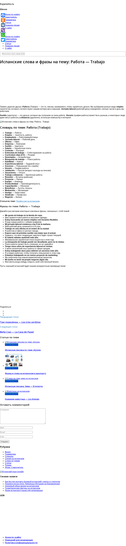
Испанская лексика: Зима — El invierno (24, 386)
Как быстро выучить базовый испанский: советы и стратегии (32, 482)
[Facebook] (2, 15)
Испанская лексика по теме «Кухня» (23, 350)
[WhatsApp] (2, 34)
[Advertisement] (63, 84)
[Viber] (2, 30)
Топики (8, 465)
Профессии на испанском (28, 201)
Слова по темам (11, 344)
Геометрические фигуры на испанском (22, 488)
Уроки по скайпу (12, 14)
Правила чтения (12, 25)
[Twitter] (2, 39)
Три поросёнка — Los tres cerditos (20, 322)
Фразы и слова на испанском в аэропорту (25, 373)
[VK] (2, 25)
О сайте (8, 28)
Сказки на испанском (14, 459)
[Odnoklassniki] (2, 20)
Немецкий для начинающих (19, 540)
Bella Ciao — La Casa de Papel (17, 331)
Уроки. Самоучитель (14, 467)
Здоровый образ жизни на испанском (22, 486)
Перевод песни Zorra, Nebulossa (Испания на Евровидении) (32, 484)
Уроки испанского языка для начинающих (24, 490)
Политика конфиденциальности (21, 542)
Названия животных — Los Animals (22, 399)
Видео (8, 452)
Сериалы (9, 456)
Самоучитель (11, 17)
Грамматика (10, 20)
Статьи (8, 22)
